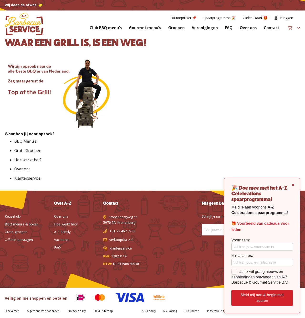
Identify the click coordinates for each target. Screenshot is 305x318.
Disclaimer (12, 311)
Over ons (248, 27)
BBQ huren (191, 311)
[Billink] (155, 298)
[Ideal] (76, 298)
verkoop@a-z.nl (121, 239)
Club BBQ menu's (106, 27)
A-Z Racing (170, 311)
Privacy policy (76, 311)
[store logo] (24, 24)
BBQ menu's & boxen (21, 224)
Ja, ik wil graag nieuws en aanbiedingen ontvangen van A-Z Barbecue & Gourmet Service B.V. (260, 277)
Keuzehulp (13, 216)
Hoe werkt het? (27, 159)
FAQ (229, 27)
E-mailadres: (242, 256)
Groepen (176, 27)
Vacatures (61, 239)
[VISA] (125, 298)
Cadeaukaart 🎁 (255, 18)
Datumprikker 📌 (183, 18)
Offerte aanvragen (19, 239)
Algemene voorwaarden (43, 311)
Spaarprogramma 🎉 (219, 18)
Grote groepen (16, 231)
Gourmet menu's (145, 27)
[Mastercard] (96, 298)
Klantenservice (27, 178)
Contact (271, 27)
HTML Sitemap (103, 311)
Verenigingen (205, 27)
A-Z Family (62, 231)
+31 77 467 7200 (122, 231)
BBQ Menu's (25, 141)
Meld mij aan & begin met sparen (262, 297)
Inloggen (286, 18)
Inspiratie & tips (217, 311)
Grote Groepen (27, 150)
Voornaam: (240, 240)
